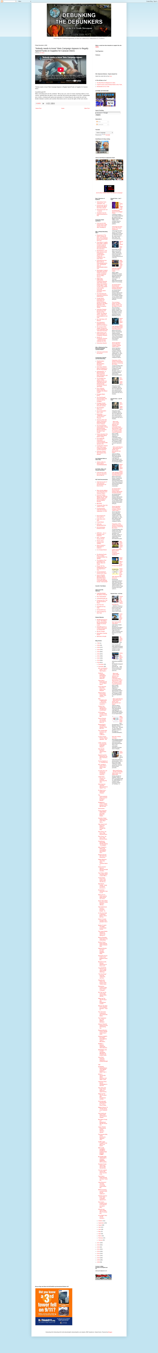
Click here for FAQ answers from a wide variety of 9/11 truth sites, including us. (102, 225)
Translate (107, 135)
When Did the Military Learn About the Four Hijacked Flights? (102, 492)
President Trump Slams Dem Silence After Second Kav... (102, 1166)
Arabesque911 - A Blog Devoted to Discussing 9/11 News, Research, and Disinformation (102, 374)
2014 (98, 1249)
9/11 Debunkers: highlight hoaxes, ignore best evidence (102, 324)
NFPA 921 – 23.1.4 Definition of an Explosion (101, 534)
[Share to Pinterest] (54, 103)
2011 (98, 1255)
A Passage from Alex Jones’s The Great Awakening (117, 228)
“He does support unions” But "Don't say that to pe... (102, 1172)
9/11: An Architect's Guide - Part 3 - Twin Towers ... (102, 670)
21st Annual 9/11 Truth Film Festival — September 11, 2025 (102, 510)
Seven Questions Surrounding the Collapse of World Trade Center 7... (116, 344)
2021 (98, 656)
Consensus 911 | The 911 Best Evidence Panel (102, 602)
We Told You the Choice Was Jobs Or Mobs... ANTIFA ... (102, 994)
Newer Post (38, 108)
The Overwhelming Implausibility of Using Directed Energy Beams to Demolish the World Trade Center (102, 429)
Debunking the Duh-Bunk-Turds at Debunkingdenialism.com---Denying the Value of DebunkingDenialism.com (102, 264)
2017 (98, 1242)
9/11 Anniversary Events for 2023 (101, 528)
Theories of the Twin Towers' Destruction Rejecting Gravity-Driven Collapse (102, 421)
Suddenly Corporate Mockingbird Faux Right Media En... (102, 676)
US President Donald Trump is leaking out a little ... (102, 714)
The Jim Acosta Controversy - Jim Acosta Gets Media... (102, 1014)
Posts (99, 121)
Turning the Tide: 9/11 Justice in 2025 (102, 506)
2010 (98, 1257)
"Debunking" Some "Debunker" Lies (101, 202)
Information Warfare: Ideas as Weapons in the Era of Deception (102, 368)
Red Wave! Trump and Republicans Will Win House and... (102, 1122)
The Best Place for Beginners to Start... (106, 82)
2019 (98, 660)
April (99, 1233)
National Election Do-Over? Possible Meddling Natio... (102, 951)
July (99, 1227)
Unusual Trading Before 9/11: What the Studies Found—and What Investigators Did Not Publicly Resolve (102, 498)
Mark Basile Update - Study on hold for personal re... (102, 885)
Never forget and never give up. (101, 516)
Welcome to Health (101, 636)
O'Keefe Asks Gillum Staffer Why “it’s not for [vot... (102, 1211)
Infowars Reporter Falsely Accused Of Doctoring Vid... (103, 1026)
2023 (98, 651)
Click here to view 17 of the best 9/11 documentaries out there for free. (102, 484)
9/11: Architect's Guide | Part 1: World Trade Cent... (102, 766)
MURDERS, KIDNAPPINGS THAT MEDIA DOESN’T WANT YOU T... (102, 1069)
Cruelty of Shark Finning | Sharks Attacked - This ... (103, 738)
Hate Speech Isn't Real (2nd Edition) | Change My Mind (102, 827)
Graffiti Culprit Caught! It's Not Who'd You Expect (102, 1143)
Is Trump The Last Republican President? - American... (102, 772)
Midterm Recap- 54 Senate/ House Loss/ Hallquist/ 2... (103, 1109)
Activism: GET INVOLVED (121, 656)
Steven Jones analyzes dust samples (100, 542)
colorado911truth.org (102, 598)
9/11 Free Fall (100, 604)
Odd (99, 1064)
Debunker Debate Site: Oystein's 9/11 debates (101, 453)
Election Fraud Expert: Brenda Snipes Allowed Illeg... (102, 944)
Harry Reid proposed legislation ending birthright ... (103, 1060)
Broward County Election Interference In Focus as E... (102, 963)
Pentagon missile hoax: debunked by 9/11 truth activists (101, 404)
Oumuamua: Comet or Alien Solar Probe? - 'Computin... (102, 988)
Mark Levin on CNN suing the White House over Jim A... (102, 896)
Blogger (110, 1332)
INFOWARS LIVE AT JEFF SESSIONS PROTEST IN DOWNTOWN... (102, 1052)
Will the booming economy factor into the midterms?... (102, 1191)
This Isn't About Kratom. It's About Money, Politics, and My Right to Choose (117, 304)
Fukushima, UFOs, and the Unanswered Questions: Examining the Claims (117, 362)
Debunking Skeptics (102, 343)
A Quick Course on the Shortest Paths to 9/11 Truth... (110, 84)
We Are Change (101, 631)
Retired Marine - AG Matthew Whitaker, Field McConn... (102, 726)
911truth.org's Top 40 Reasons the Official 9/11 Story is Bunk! (102, 207)
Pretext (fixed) (100, 522)
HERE (97, 47)
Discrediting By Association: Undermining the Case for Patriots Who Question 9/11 (102, 441)
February (100, 1238)
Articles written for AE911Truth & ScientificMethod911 (102, 463)
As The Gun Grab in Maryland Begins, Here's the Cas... (102, 915)
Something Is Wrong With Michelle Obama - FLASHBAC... (103, 843)
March (100, 1235)
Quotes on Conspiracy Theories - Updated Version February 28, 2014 (102, 339)
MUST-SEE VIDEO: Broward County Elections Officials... (103, 902)
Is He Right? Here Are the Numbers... (102, 1217)
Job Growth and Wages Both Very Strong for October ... (102, 1115)
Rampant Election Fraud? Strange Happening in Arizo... (102, 1032)
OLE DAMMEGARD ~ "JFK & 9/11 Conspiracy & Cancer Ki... (102, 701)
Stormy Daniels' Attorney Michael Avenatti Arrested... (103, 868)
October (100, 1220)
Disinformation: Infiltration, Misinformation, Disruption (100, 363)
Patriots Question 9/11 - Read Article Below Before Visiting (102, 435)
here (111, 76)
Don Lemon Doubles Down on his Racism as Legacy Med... (102, 1204)
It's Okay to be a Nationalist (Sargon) (102, 792)
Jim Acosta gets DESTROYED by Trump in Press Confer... (102, 1103)
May (99, 1231)
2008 (98, 1262)
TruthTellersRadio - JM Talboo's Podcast (102, 594)
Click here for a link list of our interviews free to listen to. (102, 474)
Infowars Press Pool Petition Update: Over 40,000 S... (102, 694)
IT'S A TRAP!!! (121, 753)
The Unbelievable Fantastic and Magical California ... (102, 732)
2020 (98, 658)
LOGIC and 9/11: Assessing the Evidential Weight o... (102, 744)
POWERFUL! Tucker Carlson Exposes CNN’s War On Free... (102, 804)
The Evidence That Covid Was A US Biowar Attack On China (101, 562)
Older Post (87, 108)
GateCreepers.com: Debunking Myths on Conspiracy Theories (102, 334)
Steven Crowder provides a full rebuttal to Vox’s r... (102, 921)
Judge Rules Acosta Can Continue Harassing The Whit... (102, 779)
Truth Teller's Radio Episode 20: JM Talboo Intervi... (102, 682)
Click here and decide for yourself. (102, 352)
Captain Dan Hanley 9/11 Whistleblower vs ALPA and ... (102, 708)
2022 (98, 654)
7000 (98, 643)
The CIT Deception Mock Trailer (101, 411)
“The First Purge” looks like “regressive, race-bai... (102, 976)
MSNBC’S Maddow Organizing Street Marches (102, 1045)
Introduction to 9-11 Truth (103, 86)
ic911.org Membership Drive (101, 524)
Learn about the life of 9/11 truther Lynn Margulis (102, 688)
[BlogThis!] (49, 103)
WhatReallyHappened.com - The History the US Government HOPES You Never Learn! (102, 622)
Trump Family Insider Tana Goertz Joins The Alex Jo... (102, 879)
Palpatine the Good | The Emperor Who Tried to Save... (102, 982)
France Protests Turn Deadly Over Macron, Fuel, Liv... (102, 720)
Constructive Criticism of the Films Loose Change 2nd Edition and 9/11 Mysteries (102, 447)
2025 (98, 647)
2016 (98, 1245)
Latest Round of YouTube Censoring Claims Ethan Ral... (102, 1185)
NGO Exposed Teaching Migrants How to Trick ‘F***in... (103, 786)
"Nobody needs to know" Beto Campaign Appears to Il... (102, 1197)
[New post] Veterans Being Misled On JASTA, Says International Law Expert (117, 449)
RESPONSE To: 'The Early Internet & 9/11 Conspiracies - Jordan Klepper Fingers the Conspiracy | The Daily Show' (102, 254)
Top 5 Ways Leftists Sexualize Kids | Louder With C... (103, 874)
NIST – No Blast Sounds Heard (101, 538)
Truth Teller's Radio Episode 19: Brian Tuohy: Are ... (103, 1178)
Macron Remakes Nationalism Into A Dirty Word (103, 939)
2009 (98, 1260)
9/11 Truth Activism (101, 596)
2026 (98, 645)
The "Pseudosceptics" (120, 639)
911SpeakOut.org (101, 609)
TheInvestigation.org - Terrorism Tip (103, 761)
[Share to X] (50, 103)
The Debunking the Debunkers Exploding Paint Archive (102, 295)
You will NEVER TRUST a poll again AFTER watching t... (102, 970)
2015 (98, 1247)
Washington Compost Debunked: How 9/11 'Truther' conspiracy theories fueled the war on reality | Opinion (102, 274)
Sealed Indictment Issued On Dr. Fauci (102, 572)
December (101, 664)
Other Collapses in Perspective (121, 719)
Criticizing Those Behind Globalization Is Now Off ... (102, 1083)
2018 (98, 662)
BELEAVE (99, 503)
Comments (100, 124)
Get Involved (101, 808)
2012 (98, 1253)
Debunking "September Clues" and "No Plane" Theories (101, 416)
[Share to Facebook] (52, 103)
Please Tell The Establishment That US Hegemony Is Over (101, 568)
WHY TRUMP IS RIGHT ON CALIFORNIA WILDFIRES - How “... (102, 850)
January (100, 1240)
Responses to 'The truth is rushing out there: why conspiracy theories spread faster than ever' (102, 238)
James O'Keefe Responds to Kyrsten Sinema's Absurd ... (102, 1129)
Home (62, 108)
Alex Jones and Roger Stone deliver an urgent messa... (102, 1089)
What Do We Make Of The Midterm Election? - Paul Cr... (102, 1007)
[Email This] (47, 103)
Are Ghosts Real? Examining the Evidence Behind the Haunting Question (117, 286)
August (100, 1225)
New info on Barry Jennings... (116, 737)
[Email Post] (43, 103)
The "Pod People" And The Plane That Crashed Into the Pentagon (102, 399)
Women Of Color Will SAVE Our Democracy (102, 856)
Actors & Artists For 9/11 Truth (101, 612)
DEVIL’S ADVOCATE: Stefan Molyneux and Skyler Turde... (102, 1077)
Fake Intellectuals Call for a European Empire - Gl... (102, 909)
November (101, 666)
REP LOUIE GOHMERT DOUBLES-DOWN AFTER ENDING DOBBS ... (102, 1151)
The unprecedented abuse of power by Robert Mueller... (102, 797)
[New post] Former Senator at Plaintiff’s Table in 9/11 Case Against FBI (117, 772)
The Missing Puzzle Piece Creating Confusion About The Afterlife (102, 556)
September (101, 1223)
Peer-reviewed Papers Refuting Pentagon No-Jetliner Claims (102, 390)
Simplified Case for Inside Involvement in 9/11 (102, 214)
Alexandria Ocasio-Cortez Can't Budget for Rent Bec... (103, 957)
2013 (98, 1251)
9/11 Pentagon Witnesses (100, 408)
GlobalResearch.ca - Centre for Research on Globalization (102, 628)
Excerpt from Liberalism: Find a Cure (103, 891)
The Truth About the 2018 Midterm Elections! (102, 1020)
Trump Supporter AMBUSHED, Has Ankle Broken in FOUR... (102, 813)
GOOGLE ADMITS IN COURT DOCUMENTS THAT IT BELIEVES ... (102, 1039)
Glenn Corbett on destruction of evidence (101, 547)
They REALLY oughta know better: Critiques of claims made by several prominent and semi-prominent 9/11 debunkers (102, 246)
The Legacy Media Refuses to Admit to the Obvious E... (102, 933)
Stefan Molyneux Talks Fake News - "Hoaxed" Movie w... (103, 862)
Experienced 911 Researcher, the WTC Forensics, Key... (102, 757)
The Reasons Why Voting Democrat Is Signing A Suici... (102, 1137)
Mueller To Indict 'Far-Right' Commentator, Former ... (102, 927)
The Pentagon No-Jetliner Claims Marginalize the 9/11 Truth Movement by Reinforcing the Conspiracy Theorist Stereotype (102, 382)
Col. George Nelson (102, 549)
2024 (98, 649)
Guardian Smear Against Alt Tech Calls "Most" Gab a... (102, 820)
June (99, 1229)
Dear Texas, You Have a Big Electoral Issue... (103, 833)
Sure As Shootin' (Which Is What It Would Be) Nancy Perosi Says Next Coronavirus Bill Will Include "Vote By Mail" (102, 578)
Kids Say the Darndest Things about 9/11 (102, 750)
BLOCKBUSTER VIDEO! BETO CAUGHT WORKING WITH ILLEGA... (102, 1159)
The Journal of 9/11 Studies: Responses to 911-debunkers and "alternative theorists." (102, 328)
